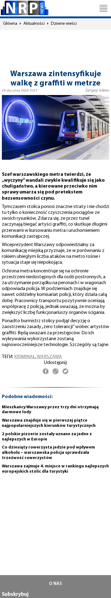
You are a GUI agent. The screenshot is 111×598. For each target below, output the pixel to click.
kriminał (24, 356)
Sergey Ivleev (97, 90)
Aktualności (34, 23)
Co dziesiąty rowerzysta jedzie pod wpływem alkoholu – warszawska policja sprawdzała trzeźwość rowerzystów (48, 452)
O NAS (55, 584)
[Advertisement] (55, 46)
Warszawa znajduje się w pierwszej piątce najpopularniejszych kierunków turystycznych (49, 423)
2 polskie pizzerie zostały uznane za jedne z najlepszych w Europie (47, 437)
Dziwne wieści (64, 23)
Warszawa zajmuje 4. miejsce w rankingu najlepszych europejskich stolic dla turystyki (55, 469)
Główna (10, 23)
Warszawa (49, 356)
